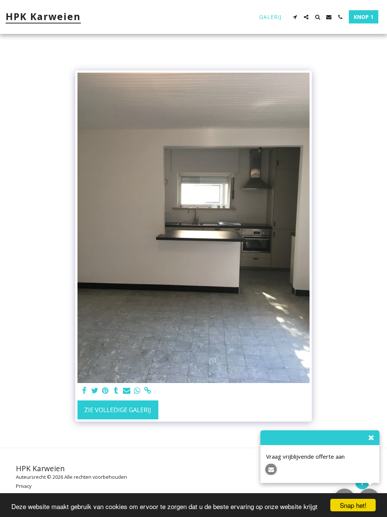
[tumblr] (116, 391)
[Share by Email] (126, 391)
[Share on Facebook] (84, 391)
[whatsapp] (137, 391)
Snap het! (353, 505)
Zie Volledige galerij (117, 410)
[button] (294, 17)
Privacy (23, 486)
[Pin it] (105, 391)
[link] (148, 391)
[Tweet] (95, 391)
